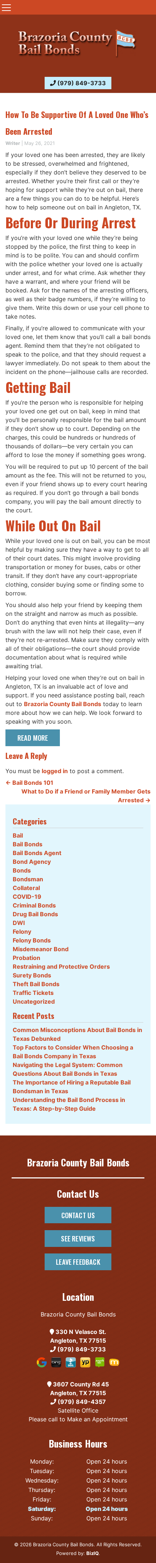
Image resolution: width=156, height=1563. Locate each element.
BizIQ (92, 1553)
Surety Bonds (32, 975)
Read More (32, 738)
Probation (26, 957)
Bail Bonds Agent (37, 853)
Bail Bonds (27, 844)
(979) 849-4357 (81, 1401)
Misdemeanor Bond (41, 949)
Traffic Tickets (33, 992)
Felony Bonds (32, 940)
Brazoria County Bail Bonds (62, 704)
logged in (55, 771)
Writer (12, 143)
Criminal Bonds (34, 905)
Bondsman (28, 879)
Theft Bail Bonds (36, 984)
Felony (22, 931)
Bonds (22, 870)
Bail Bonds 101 (29, 782)
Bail (18, 835)
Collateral (26, 887)
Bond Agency (32, 861)
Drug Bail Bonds (35, 914)
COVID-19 (27, 896)
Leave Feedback (78, 1262)
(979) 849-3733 (81, 83)
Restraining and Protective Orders (61, 966)
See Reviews (78, 1238)
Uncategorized (34, 1001)
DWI (19, 922)
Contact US (78, 1215)
